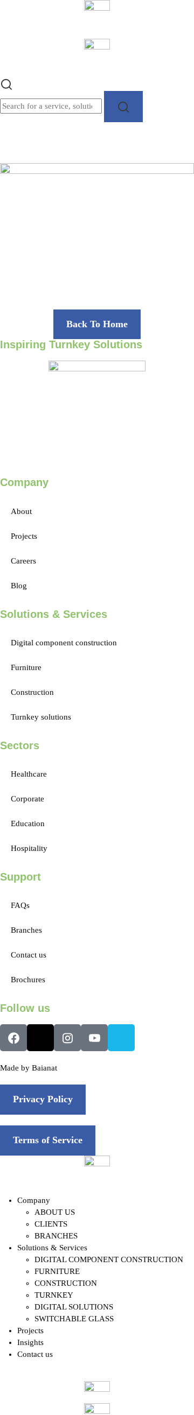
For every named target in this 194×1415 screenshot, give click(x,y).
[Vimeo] (121, 1037)
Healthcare (29, 774)
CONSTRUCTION (65, 1283)
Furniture (26, 667)
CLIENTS (50, 1224)
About (21, 511)
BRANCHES (56, 1235)
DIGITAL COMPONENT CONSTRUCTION (108, 1259)
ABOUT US (54, 1212)
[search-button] (123, 106)
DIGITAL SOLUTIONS (73, 1307)
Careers (23, 561)
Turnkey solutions (41, 717)
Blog (19, 585)
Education (28, 823)
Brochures (28, 979)
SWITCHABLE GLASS (74, 1318)
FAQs (20, 905)
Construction (32, 692)
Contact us (28, 955)
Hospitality (29, 848)
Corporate (27, 798)
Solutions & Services (52, 1247)
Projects (24, 536)
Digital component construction (64, 642)
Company (33, 1200)
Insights (30, 1342)
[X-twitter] (40, 1037)
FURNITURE (57, 1271)
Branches (26, 930)
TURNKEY (53, 1295)
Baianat (44, 1068)
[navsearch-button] (6, 83)
